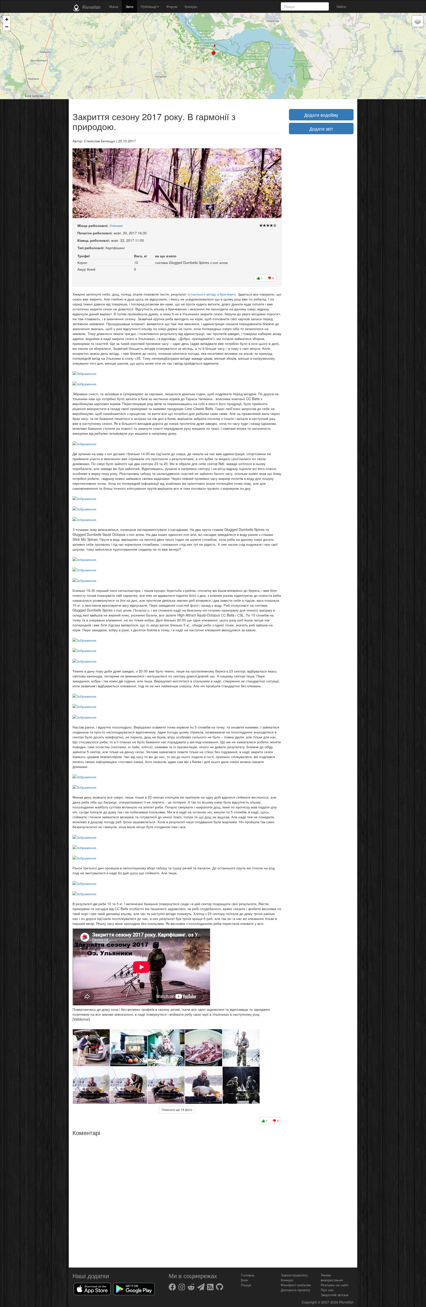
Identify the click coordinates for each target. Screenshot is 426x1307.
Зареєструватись (294, 1274)
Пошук (246, 1284)
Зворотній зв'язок (334, 1294)
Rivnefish (346, 1302)
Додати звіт (321, 128)
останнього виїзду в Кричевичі (211, 294)
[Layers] (417, 21)
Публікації (149, 6)
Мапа (113, 6)
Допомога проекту (295, 1289)
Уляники (116, 225)
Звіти (129, 6)
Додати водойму (321, 115)
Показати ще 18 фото (177, 1109)
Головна (247, 1274)
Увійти (341, 6)
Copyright (310, 1302)
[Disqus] (177, 1200)
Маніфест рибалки (296, 1284)
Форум (171, 6)
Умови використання (332, 1277)
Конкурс (191, 6)
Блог (244, 1279)
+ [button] (6, 19)
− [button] (6, 27)
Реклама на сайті (334, 1284)
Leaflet (421, 97)
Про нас (327, 1289)
